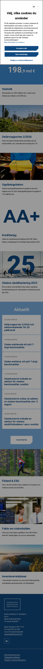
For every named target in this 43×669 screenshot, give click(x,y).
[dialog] (21, 32)
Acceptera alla (21, 48)
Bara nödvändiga (22, 54)
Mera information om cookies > (14, 42)
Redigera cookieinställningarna (21, 60)
